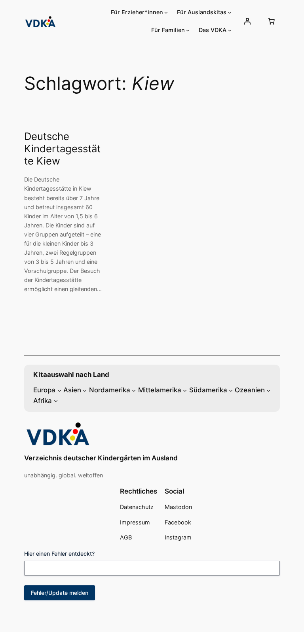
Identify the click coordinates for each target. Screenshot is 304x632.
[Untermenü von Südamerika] (231, 390)
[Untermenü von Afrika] (56, 400)
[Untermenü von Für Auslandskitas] (230, 12)
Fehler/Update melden (59, 592)
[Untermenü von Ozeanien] (268, 390)
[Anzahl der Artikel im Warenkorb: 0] (271, 21)
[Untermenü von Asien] (85, 390)
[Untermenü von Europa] (59, 390)
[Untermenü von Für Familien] (188, 30)
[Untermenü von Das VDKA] (230, 30)
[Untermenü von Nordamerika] (134, 390)
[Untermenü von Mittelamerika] (185, 390)
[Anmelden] (247, 21)
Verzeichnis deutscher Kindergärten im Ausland (101, 458)
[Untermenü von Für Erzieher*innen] (166, 12)
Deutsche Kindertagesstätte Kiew (62, 149)
